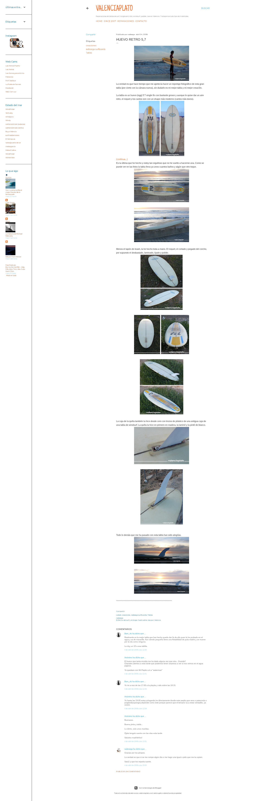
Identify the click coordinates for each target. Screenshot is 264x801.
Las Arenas (10, 69)
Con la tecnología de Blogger (150, 788)
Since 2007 (110, 21)
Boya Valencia (11, 131)
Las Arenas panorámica (15, 73)
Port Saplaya (11, 80)
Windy (8, 120)
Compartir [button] (91, 34)
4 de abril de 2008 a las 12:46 (135, 689)
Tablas (89, 53)
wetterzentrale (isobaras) (15, 124)
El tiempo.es (10, 139)
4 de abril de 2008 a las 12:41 (135, 674)
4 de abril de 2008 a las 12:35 (135, 650)
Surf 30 (8, 178)
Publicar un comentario (128, 771)
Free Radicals (11, 265)
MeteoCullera (11, 150)
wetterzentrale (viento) (15, 128)
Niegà (8, 221)
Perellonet (9, 88)
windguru (9, 117)
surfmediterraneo (12, 135)
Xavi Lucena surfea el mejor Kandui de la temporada (14, 192)
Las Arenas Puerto (13, 66)
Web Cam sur (11, 92)
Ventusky (9, 113)
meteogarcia (11, 146)
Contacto (141, 21)
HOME (99, 21)
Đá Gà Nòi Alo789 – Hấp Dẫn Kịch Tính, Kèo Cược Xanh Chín (15, 269)
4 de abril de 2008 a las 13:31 (135, 741)
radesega (128, 749)
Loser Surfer (10, 203)
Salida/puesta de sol (13, 143)
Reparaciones (125, 21)
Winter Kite (10, 158)
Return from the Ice (13, 257)
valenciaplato (114, 9)
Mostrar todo (11, 275)
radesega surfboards (95, 49)
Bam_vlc (128, 633)
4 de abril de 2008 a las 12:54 (135, 709)
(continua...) (122, 159)
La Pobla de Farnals (13, 84)
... (6, 244)
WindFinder (10, 109)
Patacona (9, 77)
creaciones (91, 45)
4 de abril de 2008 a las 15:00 (135, 765)
